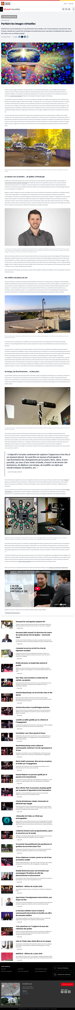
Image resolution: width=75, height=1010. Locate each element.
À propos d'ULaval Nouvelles (6, 971)
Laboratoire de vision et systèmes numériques (16, 182)
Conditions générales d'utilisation (41, 968)
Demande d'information (67, 984)
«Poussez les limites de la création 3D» (58, 567)
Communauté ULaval (9, 17)
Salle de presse (20, 968)
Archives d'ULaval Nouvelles (23, 971)
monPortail (70, 3)
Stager (66, 480)
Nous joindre (3, 968)
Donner (65, 3)
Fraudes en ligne (54, 1008)
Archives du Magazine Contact (40, 971)
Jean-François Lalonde (16, 96)
